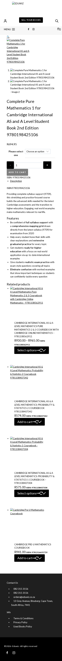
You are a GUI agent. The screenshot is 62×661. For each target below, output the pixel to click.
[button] (8, 36)
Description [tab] (16, 181)
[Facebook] (28, 29)
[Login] (5, 21)
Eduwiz (15, 646)
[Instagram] (33, 29)
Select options (27, 350)
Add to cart (17, 172)
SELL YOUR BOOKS (31, 20)
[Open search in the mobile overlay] (57, 20)
